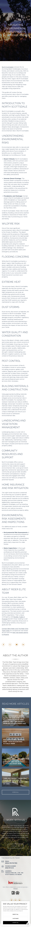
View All (15, 792)
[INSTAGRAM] (15, 900)
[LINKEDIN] (19, 900)
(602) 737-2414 (9, 868)
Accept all (16, 922)
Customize (16, 918)
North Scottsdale (7, 67)
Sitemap (15, 888)
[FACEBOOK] (11, 900)
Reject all (15, 914)
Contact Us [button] (15, 846)
